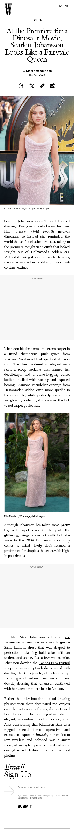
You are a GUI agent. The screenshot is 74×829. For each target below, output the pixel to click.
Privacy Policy (35, 797)
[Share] (22, 86)
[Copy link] (42, 86)
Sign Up (17, 770)
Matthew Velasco (39, 71)
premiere (37, 640)
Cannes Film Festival (54, 663)
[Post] (32, 86)
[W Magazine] (8, 9)
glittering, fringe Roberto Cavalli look (33, 535)
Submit (25, 805)
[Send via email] (52, 86)
